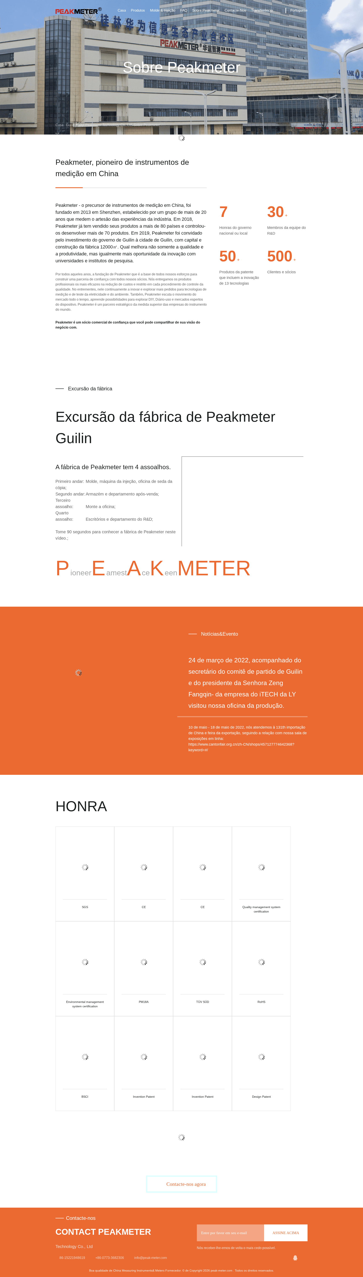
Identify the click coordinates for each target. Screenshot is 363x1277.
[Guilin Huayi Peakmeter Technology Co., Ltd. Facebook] (305, 1258)
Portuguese (299, 10)
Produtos (138, 10)
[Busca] (279, 10)
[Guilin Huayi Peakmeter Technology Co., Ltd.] (285, 1258)
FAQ (183, 10)
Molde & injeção (162, 10)
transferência (262, 10)
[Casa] (78, 10)
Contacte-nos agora (186, 1184)
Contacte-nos (235, 10)
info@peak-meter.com (150, 1258)
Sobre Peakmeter (206, 10)
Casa (122, 10)
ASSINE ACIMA (285, 1233)
